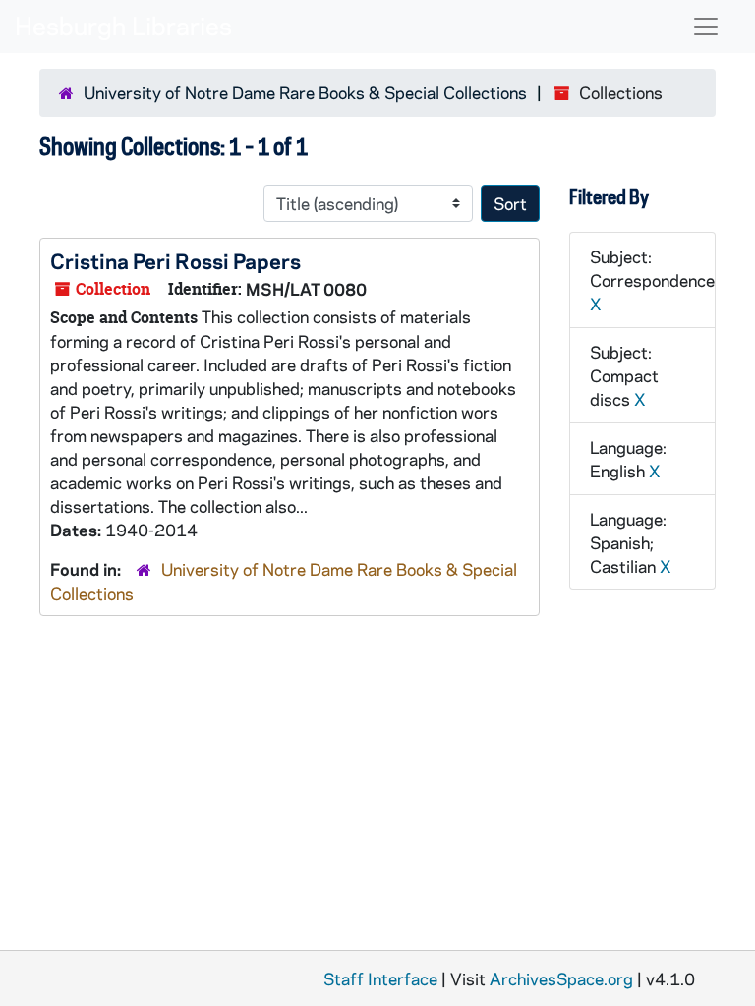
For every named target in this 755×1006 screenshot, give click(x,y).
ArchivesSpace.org (561, 978)
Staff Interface (380, 978)
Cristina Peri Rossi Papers (175, 260)
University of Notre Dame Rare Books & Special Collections (305, 92)
